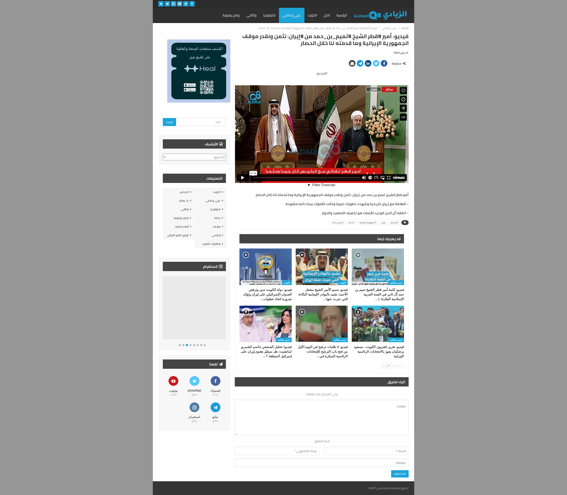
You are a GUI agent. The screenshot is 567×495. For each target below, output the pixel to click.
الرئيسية (341, 15)
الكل (327, 15)
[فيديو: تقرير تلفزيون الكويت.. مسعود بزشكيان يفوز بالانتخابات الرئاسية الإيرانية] (378, 324)
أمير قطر (394, 222)
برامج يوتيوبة (231, 15)
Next (225, 309)
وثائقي (251, 15)
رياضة (217, 217)
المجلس (184, 191)
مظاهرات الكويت (211, 243)
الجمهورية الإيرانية (367, 222)
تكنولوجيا (269, 15)
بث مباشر (184, 200)
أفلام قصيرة (182, 226)
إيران (383, 222)
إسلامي (216, 235)
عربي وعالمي (291, 15)
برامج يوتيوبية (181, 217)
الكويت (312, 15)
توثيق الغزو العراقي (178, 235)
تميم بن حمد (338, 222)
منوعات (216, 226)
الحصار (351, 222)
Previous (164, 309)
